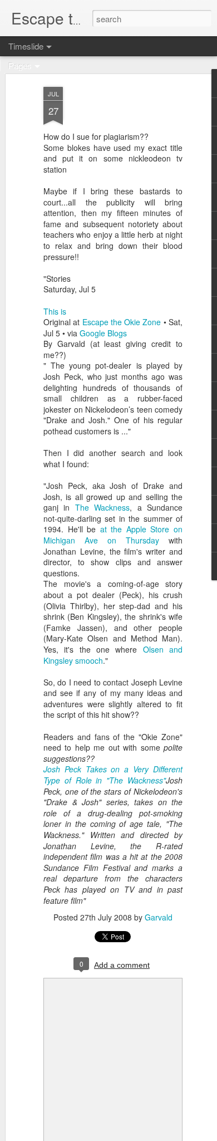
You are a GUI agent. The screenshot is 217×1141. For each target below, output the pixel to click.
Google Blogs (103, 333)
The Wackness (102, 507)
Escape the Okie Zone (123, 321)
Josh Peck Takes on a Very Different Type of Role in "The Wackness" (113, 774)
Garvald (158, 917)
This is (54, 311)
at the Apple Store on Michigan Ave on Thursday (113, 534)
